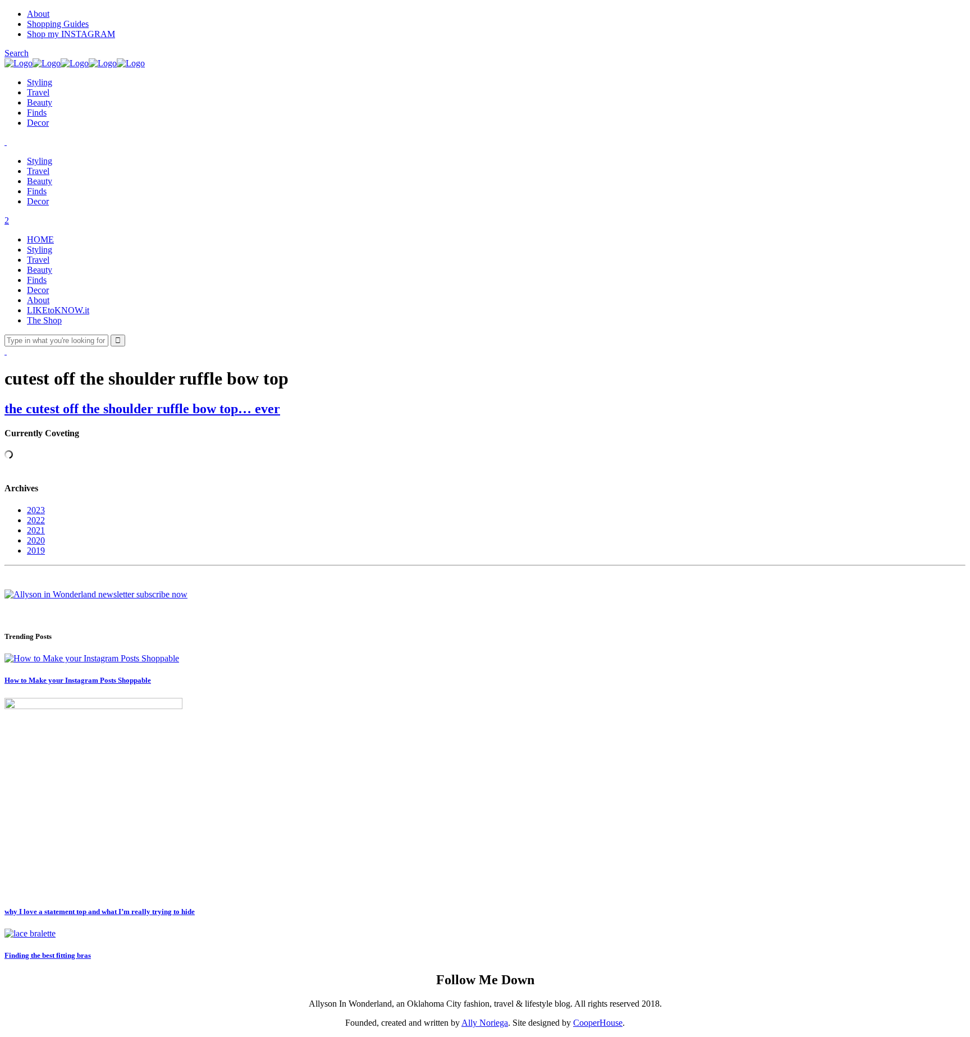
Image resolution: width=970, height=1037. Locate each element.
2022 (36, 520)
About (38, 14)
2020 (36, 540)
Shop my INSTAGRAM (71, 34)
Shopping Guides (58, 24)
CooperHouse (598, 1022)
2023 (36, 510)
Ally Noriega (484, 1022)
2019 (36, 550)
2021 (36, 530)
